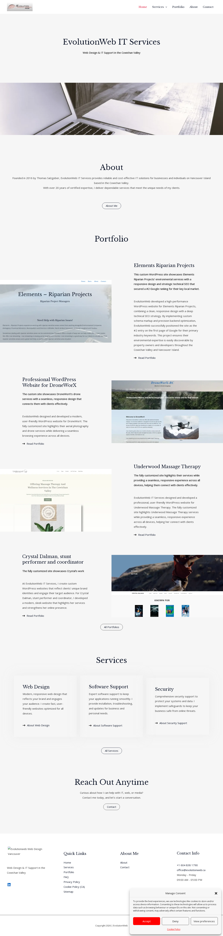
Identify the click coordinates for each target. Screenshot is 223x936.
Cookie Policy (173, 929)
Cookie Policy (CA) (74, 886)
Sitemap (68, 891)
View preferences (204, 921)
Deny (175, 921)
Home (143, 7)
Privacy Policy (72, 882)
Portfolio (178, 7)
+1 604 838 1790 (187, 865)
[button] (216, 893)
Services (158, 7)
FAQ (66, 877)
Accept (147, 921)
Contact (208, 7)
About (194, 7)
